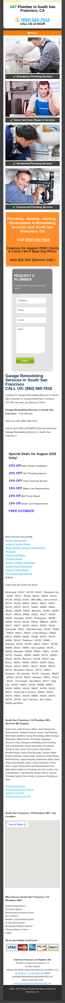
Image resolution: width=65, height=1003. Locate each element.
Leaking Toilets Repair (17, 570)
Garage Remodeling (16, 540)
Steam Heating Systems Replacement (25, 547)
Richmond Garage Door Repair (19, 790)
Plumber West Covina (15, 786)
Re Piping (10, 551)
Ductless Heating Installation (20, 562)
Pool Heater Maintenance (18, 573)
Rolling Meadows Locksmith (18, 796)
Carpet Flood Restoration (18, 566)
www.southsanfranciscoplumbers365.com (32, 983)
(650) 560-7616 (35, 19)
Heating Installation (15, 555)
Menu (33, 33)
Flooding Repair (13, 559)
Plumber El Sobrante (14, 793)
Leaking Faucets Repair (17, 544)
